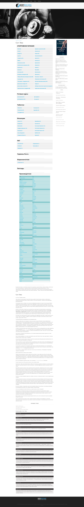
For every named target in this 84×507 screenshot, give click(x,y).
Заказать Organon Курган (60, 105)
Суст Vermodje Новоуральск (39, 360)
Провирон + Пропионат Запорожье (61, 98)
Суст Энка (20, 40)
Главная (17, 40)
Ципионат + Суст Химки (25, 329)
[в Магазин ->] (61, 40)
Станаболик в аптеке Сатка (60, 125)
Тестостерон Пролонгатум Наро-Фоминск (22, 409)
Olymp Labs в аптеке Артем (60, 121)
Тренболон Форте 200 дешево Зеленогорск (60, 119)
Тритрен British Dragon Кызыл (60, 112)
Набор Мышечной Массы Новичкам (60, 107)
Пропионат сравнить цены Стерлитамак (60, 123)
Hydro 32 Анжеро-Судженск (59, 93)
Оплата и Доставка (25, 1)
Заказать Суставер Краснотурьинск (59, 115)
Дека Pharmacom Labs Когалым (60, 95)
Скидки (31, 1)
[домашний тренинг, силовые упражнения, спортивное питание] (24, 4)
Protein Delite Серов (19, 408)
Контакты (39, 1)
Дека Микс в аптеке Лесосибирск (60, 103)
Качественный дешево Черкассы (61, 109)
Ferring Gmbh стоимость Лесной (59, 117)
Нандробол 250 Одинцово (59, 100)
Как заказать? (19, 1)
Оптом (35, 1)
